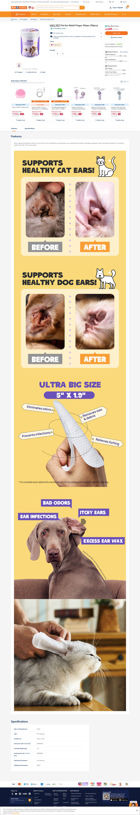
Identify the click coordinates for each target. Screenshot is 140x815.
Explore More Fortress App (117, 798)
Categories (21, 14)
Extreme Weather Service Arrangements (90, 799)
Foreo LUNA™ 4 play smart (20, 107)
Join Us (36, 797)
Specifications (30, 128)
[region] (70, 811)
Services (68, 14)
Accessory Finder (56, 803)
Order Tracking (99, 2)
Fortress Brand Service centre (91, 803)
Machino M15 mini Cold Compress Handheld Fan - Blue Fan (119, 108)
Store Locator (86, 2)
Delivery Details (124, 52)
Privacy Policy (16, 813)
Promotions (44, 14)
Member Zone (94, 14)
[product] (20, 93)
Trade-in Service (89, 796)
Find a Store (14, 799)
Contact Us (66, 802)
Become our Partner (37, 803)
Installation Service (76, 796)
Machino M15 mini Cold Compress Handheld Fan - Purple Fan (99, 108)
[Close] (137, 810)
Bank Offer (56, 14)
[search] (82, 8)
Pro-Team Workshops (90, 793)
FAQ (64, 798)
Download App (75, 2)
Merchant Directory (110, 14)
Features (14, 128)
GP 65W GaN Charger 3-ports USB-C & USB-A (59, 108)
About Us (36, 793)
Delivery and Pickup (76, 793)
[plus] (63, 53)
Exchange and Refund (74, 799)
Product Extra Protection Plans (75, 803)
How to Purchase (56, 794)
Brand (34, 14)
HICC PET (55, 25)
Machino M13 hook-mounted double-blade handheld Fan (78, 108)
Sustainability (37, 800)
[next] (125, 14)
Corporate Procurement (48, 794)
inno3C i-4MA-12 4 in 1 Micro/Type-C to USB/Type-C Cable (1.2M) (40, 108)
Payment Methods (56, 799)
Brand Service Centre (65, 795)
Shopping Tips (80, 14)
